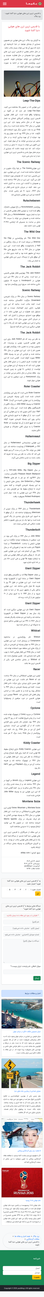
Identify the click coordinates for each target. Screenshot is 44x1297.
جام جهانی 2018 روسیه (33, 1200)
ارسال (37, 978)
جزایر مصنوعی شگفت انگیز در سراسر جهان (27, 1031)
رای (38, 893)
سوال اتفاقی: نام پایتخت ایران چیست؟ (26, 966)
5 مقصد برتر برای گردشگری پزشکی (29, 1151)
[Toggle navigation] (4, 3)
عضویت (37, 1277)
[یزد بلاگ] (34, 4)
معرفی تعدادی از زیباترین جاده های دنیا (27, 1091)
